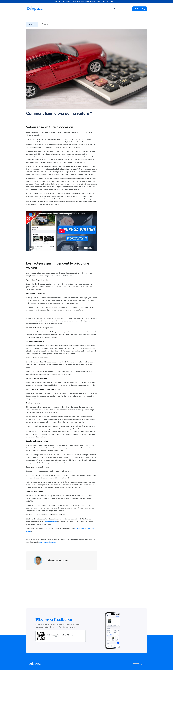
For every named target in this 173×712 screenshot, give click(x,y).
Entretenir (126, 9)
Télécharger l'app (139, 9)
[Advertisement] (132, 139)
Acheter (108, 9)
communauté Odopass (47, 542)
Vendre (117, 9)
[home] (35, 9)
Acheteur (32, 24)
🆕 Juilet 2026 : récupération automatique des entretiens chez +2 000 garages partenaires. (84, 1)
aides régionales (51, 521)
